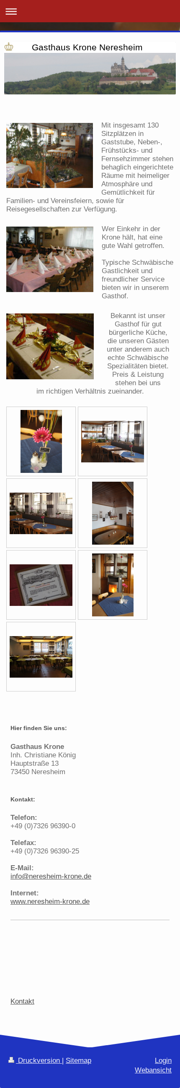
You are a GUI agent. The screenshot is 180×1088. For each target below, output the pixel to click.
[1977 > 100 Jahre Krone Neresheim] (41, 585)
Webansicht (153, 1070)
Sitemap (78, 1061)
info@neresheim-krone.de (50, 876)
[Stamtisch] (113, 513)
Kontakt (22, 1001)
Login (163, 1061)
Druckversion (39, 1061)
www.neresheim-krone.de (50, 901)
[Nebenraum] (41, 657)
